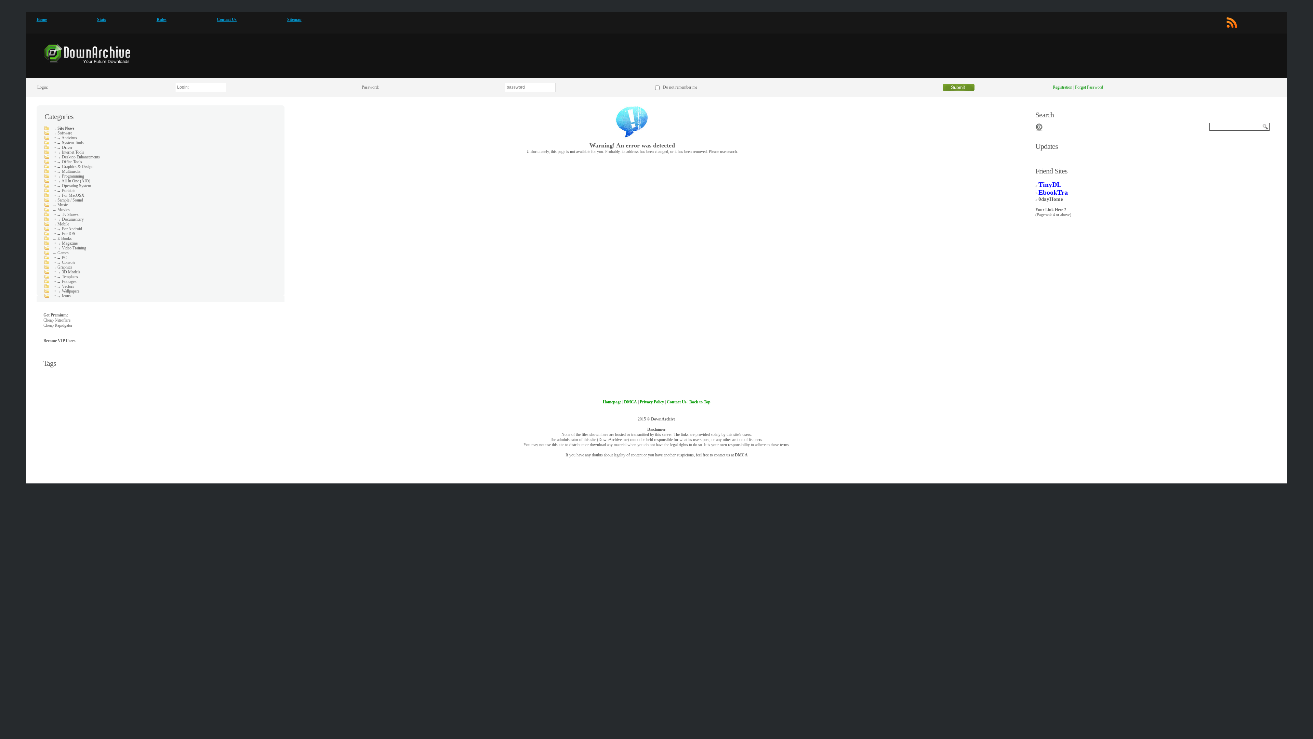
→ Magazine (67, 243)
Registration (1062, 87)
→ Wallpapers (68, 291)
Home (42, 19)
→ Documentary (70, 219)
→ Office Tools (69, 161)
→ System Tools (70, 142)
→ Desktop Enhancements (78, 157)
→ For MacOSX (70, 195)
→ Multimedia (68, 171)
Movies (63, 209)
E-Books (64, 238)
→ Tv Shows (68, 214)
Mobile (63, 224)
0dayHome (1050, 199)
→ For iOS (66, 233)
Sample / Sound (70, 200)
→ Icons (64, 296)
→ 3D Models (68, 272)
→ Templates (67, 276)
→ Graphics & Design (75, 166)
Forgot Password (1089, 87)
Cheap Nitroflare (56, 320)
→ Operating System (74, 185)
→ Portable (66, 190)
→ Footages (67, 281)
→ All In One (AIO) (73, 181)
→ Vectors (65, 286)
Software (64, 133)
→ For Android (69, 228)
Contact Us (227, 19)
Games (63, 252)
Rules (162, 19)
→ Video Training (71, 248)
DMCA (741, 455)
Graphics (64, 267)
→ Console (66, 262)
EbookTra (1053, 192)
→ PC (62, 257)
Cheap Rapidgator (57, 325)
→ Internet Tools (70, 152)
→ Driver (64, 147)
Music (62, 205)
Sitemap (294, 19)
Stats (101, 19)
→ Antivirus (67, 137)
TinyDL (1049, 184)
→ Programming (70, 176)
